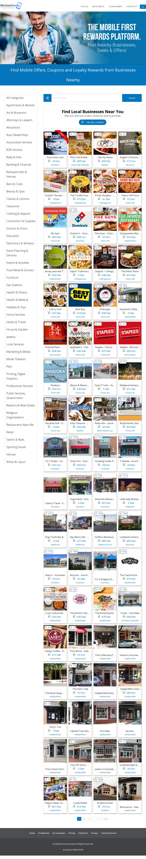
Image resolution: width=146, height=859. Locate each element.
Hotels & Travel (16, 322)
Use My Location (92, 122)
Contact (132, 6)
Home (32, 833)
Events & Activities (17, 263)
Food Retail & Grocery (20, 270)
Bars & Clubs (14, 184)
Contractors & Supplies (21, 221)
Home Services (15, 315)
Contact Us (83, 833)
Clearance (12, 206)
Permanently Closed (55, 211)
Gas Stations (14, 285)
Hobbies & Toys (16, 307)
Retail (10, 432)
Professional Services (19, 386)
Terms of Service (109, 833)
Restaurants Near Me (20, 425)
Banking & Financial (18, 164)
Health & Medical (17, 300)
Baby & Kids (13, 157)
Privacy (94, 833)
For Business (43, 833)
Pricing (71, 833)
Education (12, 236)
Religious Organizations (15, 415)
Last (105, 818)
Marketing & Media (18, 352)
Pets (9, 366)
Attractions (13, 127)
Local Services (15, 344)
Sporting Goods (16, 447)
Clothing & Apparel (18, 214)
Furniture (12, 277)
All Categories (15, 98)
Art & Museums (16, 113)
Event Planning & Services (17, 253)
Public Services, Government (16, 395)
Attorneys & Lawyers (19, 120)
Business (99, 6)
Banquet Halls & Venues (16, 174)
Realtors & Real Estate (20, 405)
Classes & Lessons (17, 199)
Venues (11, 454)
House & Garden (17, 329)
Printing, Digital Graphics (15, 376)
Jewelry (10, 337)
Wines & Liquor (16, 462)
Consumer (115, 6)
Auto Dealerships (17, 135)
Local (84, 6)
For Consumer (59, 833)
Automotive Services (19, 142)
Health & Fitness (16, 292)
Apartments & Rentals (20, 105)
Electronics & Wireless (20, 243)
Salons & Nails (15, 439)
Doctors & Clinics (17, 228)
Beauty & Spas (15, 191)
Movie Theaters (16, 359)
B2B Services (14, 150)
